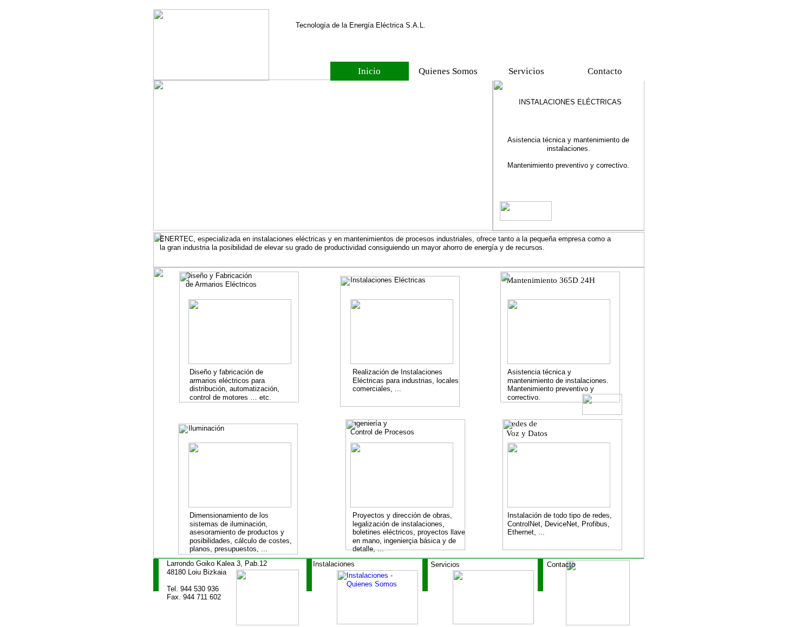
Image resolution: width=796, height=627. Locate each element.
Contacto (605, 71)
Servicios (526, 71)
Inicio (369, 71)
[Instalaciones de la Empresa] (377, 622)
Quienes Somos (448, 71)
